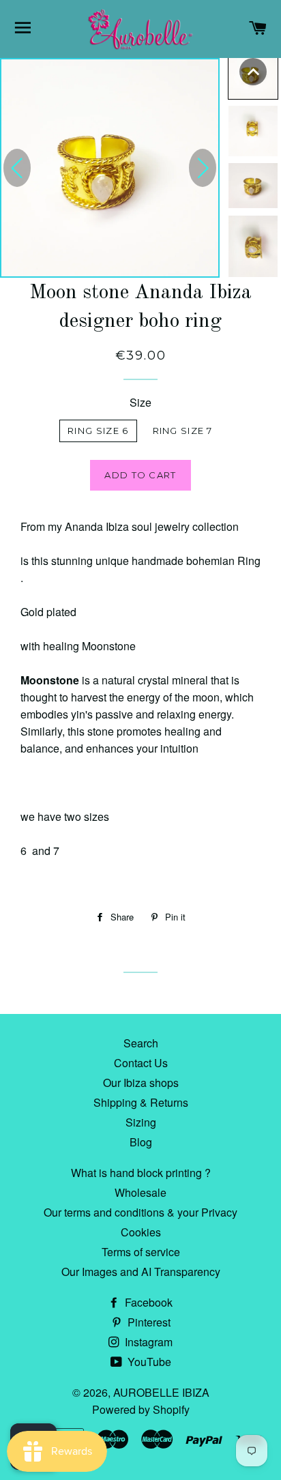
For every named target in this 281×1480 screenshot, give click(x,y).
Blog (141, 1142)
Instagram (147, 1342)
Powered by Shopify (141, 1409)
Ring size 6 (98, 430)
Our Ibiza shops (141, 1082)
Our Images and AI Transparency (140, 1271)
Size (140, 402)
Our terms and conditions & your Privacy (140, 1212)
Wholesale (140, 1192)
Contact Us (141, 1063)
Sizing (140, 1122)
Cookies (141, 1232)
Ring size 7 (183, 430)
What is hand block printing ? (141, 1172)
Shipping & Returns (140, 1102)
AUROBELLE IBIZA (161, 1392)
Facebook (147, 1302)
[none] (253, 71)
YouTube (148, 1361)
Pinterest (148, 1322)
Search (140, 1043)
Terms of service (141, 1252)
